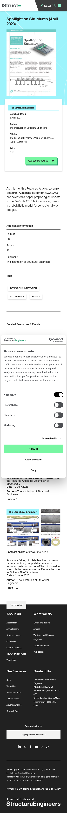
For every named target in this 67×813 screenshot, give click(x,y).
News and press (13, 635)
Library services (13, 698)
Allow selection (33, 459)
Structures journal (41, 645)
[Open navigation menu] (59, 5)
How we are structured (16, 654)
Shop (9, 680)
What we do (43, 614)
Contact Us (42, 671)
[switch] (58, 405)
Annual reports (13, 629)
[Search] (54, 5)
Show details (49, 438)
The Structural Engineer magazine (44, 637)
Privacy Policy (14, 788)
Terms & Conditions (33, 788)
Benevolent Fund (14, 692)
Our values (11, 641)
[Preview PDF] (31, 62)
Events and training (42, 622)
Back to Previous (19, 9)
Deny (33, 470)
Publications (39, 652)
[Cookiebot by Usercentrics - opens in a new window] (49, 340)
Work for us (11, 660)
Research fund (13, 711)
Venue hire (11, 686)
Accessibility (12, 622)
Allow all (33, 449)
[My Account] (42, 5)
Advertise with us (14, 705)
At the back (17, 296)
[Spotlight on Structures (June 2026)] (33, 529)
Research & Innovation (23, 288)
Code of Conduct (14, 647)
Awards (37, 629)
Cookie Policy (52, 788)
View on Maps (54, 698)
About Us (14, 614)
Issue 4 (36, 296)
